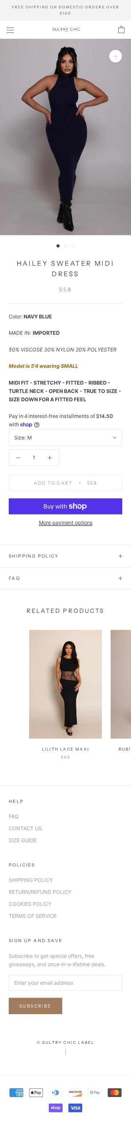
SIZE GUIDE (22, 840)
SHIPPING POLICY (34, 556)
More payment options (65, 522)
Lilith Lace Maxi (65, 749)
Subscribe (35, 1006)
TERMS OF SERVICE (32, 916)
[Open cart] (121, 29)
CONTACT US (25, 828)
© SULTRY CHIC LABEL (66, 1042)
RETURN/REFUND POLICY (40, 892)
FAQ (14, 578)
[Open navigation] (10, 29)
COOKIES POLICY (30, 904)
